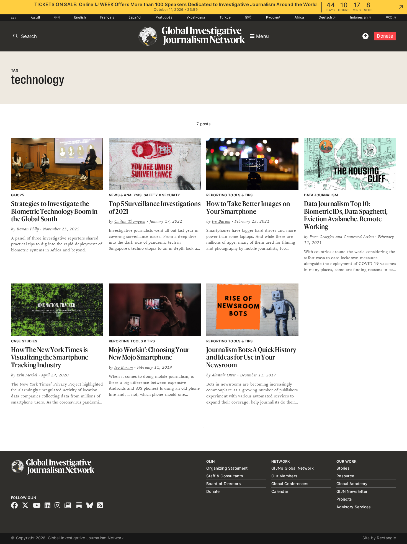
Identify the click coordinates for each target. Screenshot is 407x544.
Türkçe (225, 17)
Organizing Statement (227, 468)
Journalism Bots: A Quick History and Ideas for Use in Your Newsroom (251, 357)
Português (164, 17)
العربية (35, 17)
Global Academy (351, 483)
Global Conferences (289, 483)
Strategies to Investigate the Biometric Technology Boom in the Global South (54, 211)
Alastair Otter (224, 375)
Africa (299, 17)
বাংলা (57, 17)
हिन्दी (248, 17)
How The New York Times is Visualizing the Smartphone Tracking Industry (50, 357)
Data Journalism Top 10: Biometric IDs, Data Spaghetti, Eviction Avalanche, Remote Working (346, 215)
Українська (196, 17)
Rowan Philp (28, 228)
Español (134, 17)
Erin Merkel (27, 375)
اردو (14, 17)
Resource (345, 475)
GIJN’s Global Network (292, 468)
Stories (343, 468)
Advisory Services (353, 506)
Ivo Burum (221, 221)
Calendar (279, 491)
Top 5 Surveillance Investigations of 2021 (155, 207)
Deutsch (326, 17)
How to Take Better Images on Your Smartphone (248, 207)
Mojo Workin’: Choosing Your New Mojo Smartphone (149, 353)
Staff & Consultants (224, 475)
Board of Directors (223, 483)
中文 (389, 17)
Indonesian (359, 17)
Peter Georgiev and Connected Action (342, 236)
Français (107, 17)
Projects (344, 499)
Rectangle (386, 537)
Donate (385, 36)
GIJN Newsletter (351, 491)
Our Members (284, 475)
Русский (273, 17)
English (80, 17)
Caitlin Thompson (129, 221)
